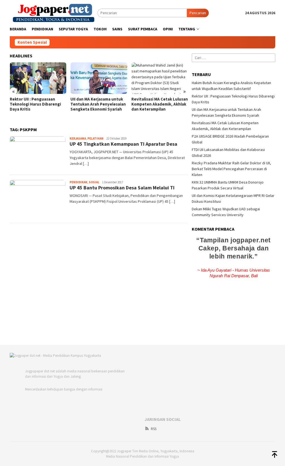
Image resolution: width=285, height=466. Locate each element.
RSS (153, 428)
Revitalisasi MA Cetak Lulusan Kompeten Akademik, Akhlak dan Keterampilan (159, 104)
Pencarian (198, 12)
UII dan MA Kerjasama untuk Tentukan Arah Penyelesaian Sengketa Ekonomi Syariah (98, 104)
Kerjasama (78, 138)
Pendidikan (78, 182)
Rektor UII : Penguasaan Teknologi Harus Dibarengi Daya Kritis (35, 104)
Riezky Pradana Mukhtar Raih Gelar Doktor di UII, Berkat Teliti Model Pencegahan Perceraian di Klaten (231, 168)
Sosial (94, 182)
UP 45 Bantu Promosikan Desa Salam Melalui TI (122, 187)
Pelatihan (95, 138)
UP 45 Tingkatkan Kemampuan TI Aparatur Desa (123, 144)
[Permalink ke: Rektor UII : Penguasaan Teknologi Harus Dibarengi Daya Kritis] (38, 78)
